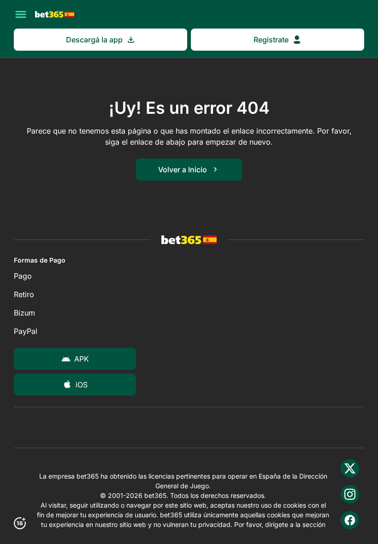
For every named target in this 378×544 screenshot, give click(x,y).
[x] (350, 468)
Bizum (24, 312)
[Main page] (54, 14)
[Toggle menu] (21, 14)
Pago (23, 276)
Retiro (24, 294)
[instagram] (350, 494)
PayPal (25, 331)
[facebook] (350, 520)
